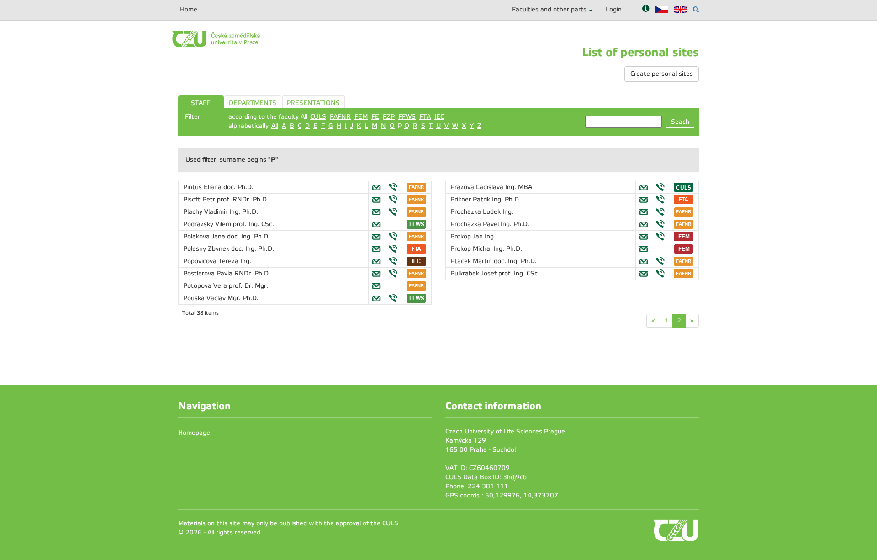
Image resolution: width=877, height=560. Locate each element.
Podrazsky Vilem (208, 224)
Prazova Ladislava (477, 187)
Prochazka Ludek (476, 211)
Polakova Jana (205, 236)
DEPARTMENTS (252, 103)
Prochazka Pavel (475, 224)
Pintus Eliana (203, 187)
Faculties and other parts (549, 9)
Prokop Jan (467, 236)
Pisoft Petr (200, 199)
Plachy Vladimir (206, 211)
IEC (439, 116)
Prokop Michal (471, 248)
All (274, 125)
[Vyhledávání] (696, 9)
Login (614, 9)
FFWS (407, 116)
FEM (361, 116)
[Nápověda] (645, 9)
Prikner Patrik (471, 199)
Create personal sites (661, 73)
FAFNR (340, 116)
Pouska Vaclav (205, 298)
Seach (680, 121)
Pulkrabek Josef (474, 273)
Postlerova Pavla (208, 273)
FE (375, 116)
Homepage (194, 432)
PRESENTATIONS (313, 103)
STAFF (200, 103)
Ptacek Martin (472, 261)
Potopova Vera (206, 285)
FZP (389, 116)
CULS (318, 116)
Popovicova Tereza (211, 261)
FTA (425, 116)
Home (188, 9)
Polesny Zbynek (207, 248)
